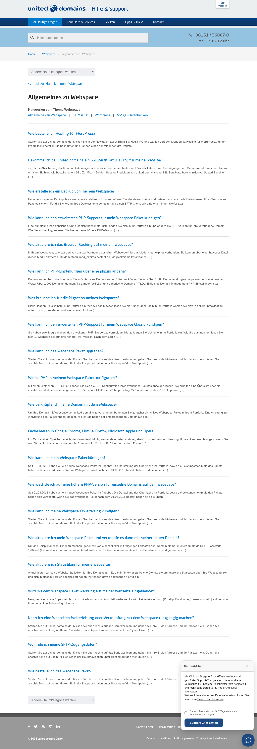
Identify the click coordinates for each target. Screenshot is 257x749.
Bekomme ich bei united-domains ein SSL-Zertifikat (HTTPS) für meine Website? (95, 160)
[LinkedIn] (60, 727)
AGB (176, 738)
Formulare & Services (81, 22)
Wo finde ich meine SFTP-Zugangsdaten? (62, 644)
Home (32, 54)
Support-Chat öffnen (204, 722)
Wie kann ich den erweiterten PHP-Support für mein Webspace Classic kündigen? (96, 324)
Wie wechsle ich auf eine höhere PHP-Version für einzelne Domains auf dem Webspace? (102, 484)
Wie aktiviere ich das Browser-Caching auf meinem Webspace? (80, 244)
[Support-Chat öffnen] (248, 740)
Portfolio (222, 5)
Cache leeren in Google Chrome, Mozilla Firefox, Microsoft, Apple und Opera (91, 431)
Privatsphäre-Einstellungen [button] (211, 738)
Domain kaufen (166, 727)
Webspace (49, 54)
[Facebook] (31, 727)
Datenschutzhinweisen (210, 699)
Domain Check (145, 727)
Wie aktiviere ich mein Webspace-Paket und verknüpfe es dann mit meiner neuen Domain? (103, 537)
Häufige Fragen (46, 22)
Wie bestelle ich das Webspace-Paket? (59, 671)
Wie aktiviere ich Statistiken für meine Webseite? (69, 564)
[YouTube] (45, 727)
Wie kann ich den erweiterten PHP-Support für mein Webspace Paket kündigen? (95, 218)
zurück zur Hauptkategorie (56, 83)
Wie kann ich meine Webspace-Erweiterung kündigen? (73, 511)
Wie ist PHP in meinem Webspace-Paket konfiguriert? (72, 377)
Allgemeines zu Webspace (47, 115)
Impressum (188, 738)
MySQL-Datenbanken (132, 115)
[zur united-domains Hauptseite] (78, 11)
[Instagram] (52, 727)
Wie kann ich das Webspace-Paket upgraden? (65, 351)
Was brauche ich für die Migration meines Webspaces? (73, 298)
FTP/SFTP (80, 115)
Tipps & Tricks (134, 22)
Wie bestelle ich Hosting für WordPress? (61, 133)
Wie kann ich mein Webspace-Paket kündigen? (66, 457)
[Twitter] (38, 727)
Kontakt (158, 22)
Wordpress (102, 115)
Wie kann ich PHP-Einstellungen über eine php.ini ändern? (77, 271)
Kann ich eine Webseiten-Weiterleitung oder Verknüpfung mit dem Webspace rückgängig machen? (111, 617)
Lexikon (110, 22)
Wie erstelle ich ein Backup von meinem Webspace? (71, 191)
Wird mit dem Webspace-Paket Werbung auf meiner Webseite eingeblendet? (91, 591)
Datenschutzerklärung (158, 738)
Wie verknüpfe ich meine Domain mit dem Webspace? (72, 404)
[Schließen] (247, 666)
